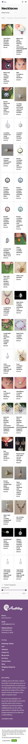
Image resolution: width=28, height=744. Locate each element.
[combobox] (9, 12)
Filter (24, 593)
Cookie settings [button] (6, 740)
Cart (3, 646)
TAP (3, 670)
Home (3, 18)
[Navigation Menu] (26, 2)
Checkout (5, 649)
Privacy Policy (6, 661)
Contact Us (5, 652)
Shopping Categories (8, 667)
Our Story (5, 658)
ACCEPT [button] (14, 740)
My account (5, 655)
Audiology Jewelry (8, 643)
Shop (3, 664)
